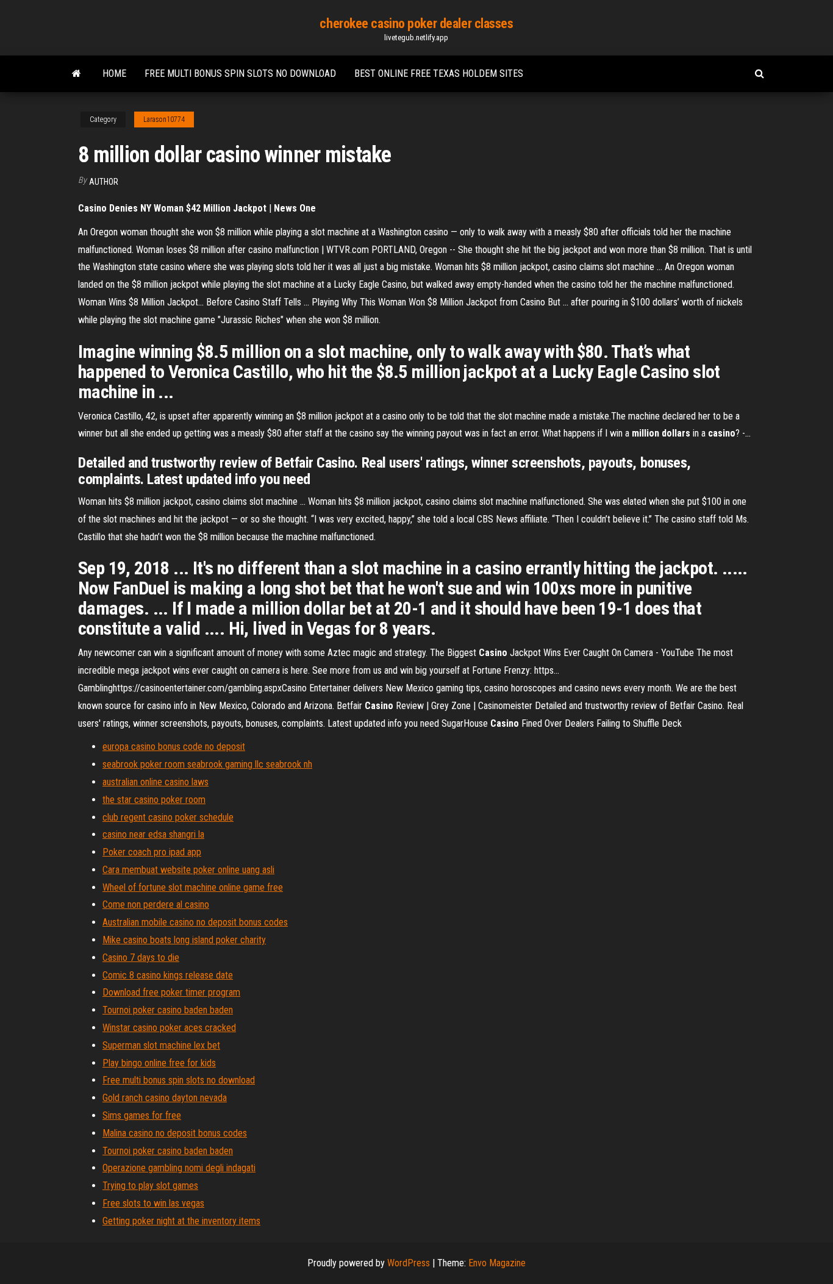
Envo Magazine (497, 1263)
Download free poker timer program (171, 992)
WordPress (408, 1263)
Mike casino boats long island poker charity (184, 940)
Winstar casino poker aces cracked (169, 1027)
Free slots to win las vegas (153, 1203)
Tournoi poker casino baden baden (167, 1010)
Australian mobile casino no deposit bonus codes (195, 922)
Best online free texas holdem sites (438, 73)
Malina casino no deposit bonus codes (174, 1133)
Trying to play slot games (150, 1185)
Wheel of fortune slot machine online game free (192, 887)
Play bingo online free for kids (159, 1063)
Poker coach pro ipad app (151, 852)
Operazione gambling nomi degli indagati (179, 1168)
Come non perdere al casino (155, 904)
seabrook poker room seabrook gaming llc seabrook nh (207, 764)
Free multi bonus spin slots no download (240, 73)
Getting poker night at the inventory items (181, 1221)
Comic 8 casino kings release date (167, 975)
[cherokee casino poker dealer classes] (76, 73)
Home (114, 73)
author (103, 182)
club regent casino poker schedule (168, 817)
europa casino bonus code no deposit (173, 746)
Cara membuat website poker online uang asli (188, 870)
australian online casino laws (155, 782)
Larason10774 (164, 119)
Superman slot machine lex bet (161, 1045)
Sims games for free (141, 1115)
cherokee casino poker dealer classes (416, 23)
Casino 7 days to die (140, 957)
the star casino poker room (154, 799)
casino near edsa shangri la (153, 834)
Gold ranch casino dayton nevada (164, 1098)
